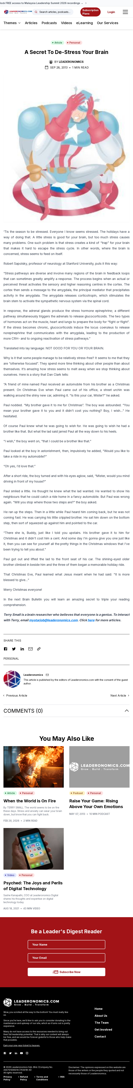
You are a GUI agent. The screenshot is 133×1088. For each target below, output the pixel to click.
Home (99, 1008)
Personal (74, 42)
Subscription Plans (90, 12)
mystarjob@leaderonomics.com (53, 620)
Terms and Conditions (42, 1078)
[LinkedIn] (16, 1053)
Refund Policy (24, 1078)
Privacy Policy (7, 1078)
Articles (31, 23)
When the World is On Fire (29, 800)
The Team (102, 1022)
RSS (62, 1077)
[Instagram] (27, 1053)
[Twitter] (10, 1053)
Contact (100, 1036)
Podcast (78, 793)
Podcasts (49, 23)
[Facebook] (4, 1053)
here (91, 620)
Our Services (107, 23)
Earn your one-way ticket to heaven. (21, 1045)
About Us (101, 1015)
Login (111, 12)
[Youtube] (21, 1053)
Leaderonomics (71, 61)
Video (10, 875)
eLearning (84, 23)
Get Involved (103, 1029)
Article (58, 42)
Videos (66, 23)
